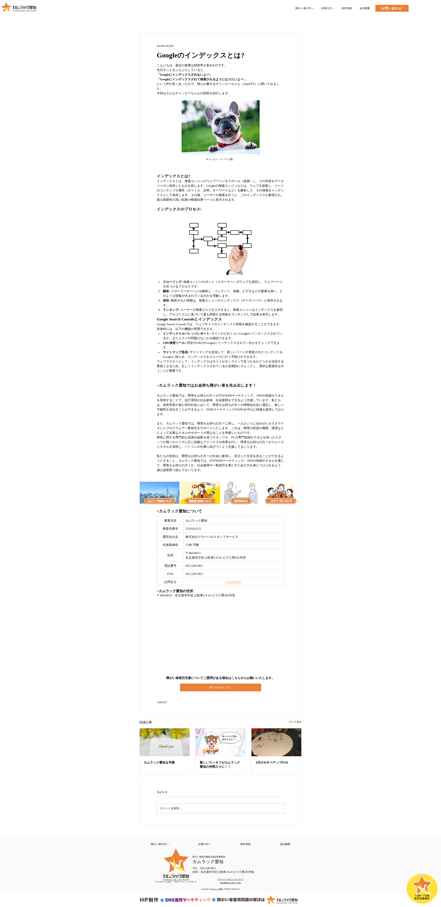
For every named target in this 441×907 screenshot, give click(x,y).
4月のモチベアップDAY (272, 762)
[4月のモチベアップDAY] (276, 742)
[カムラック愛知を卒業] (164, 742)
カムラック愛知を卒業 (159, 762)
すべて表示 (295, 722)
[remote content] (220, 637)
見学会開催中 (422, 898)
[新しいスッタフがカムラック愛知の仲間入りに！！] (220, 742)
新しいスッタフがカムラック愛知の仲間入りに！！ (220, 764)
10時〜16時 (422, 896)
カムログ (162, 702)
